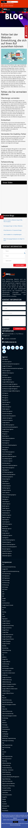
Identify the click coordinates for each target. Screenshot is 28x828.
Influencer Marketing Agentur (9, 494)
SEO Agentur (5, 359)
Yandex (4, 720)
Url (3, 609)
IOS (3, 749)
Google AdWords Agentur (8, 382)
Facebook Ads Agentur (7, 420)
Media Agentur (5, 436)
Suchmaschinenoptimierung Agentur (10, 364)
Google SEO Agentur (7, 366)
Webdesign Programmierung (9, 738)
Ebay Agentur (5, 481)
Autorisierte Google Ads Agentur (9, 384)
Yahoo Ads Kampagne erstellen (9, 715)
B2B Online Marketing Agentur (9, 456)
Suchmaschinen (6, 603)
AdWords (4, 657)
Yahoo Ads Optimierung (7, 713)
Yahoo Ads (4, 709)
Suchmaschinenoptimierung (8, 566)
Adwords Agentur (6, 370)
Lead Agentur (5, 537)
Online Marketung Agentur (8, 438)
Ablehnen (15, 821)
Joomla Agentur (6, 522)
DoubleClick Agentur (7, 551)
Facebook (4, 803)
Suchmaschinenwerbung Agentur (10, 427)
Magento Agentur (6, 517)
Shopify (4, 799)
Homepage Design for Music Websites (13, 226)
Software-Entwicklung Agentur (9, 546)
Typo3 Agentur (5, 519)
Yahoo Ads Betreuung (7, 711)
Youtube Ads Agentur (7, 413)
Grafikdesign (5, 736)
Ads (3, 655)
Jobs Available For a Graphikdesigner (13, 234)
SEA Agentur (5, 393)
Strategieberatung (6, 790)
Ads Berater (5, 675)
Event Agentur (5, 447)
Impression (4, 652)
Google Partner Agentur (7, 429)
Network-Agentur (6, 549)
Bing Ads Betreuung (6, 700)
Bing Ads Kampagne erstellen (9, 704)
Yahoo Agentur (5, 404)
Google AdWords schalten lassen (9, 688)
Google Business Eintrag (8, 625)
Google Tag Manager (7, 636)
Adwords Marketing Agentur (8, 474)
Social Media (5, 810)
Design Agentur (6, 533)
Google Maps (5, 632)
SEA (3, 591)
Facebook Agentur (6, 485)
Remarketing (5, 648)
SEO (3, 564)
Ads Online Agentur (6, 377)
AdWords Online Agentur (8, 373)
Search (3, 600)
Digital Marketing (6, 779)
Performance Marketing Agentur (9, 465)
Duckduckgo (5, 718)
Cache (3, 616)
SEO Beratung (5, 585)
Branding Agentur (6, 463)
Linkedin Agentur (6, 503)
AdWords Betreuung (7, 679)
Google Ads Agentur (7, 379)
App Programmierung (7, 745)
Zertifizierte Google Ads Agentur (9, 388)
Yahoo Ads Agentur (6, 406)
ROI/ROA (4, 645)
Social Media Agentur (7, 458)
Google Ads (5, 659)
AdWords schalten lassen (8, 686)
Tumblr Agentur (5, 508)
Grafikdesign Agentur (7, 535)
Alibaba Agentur (6, 483)
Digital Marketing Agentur (8, 467)
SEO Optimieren (6, 578)
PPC (3, 596)
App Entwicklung (6, 747)
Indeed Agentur (6, 501)
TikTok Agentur (5, 497)
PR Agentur (4, 433)
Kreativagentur (5, 443)
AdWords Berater (6, 691)
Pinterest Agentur (6, 510)
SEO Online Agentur (7, 361)
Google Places (5, 630)
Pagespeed (4, 618)
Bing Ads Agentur (6, 402)
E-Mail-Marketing (6, 765)
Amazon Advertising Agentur (9, 415)
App (3, 743)
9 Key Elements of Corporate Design (13, 230)
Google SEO (5, 569)
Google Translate (6, 643)
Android (4, 752)
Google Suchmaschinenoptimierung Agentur (12, 368)
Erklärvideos (5, 792)
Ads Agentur (5, 375)
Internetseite (5, 727)
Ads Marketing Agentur (7, 476)
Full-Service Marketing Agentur (9, 445)
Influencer (4, 808)
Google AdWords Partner (8, 693)
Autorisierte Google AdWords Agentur (11, 386)
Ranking (4, 612)
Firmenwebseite (6, 729)
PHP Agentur (5, 531)
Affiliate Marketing (6, 650)
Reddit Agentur (5, 506)
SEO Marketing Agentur (7, 472)
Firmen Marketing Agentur (8, 452)
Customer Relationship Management (10, 776)
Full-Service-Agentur (7, 454)
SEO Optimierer (6, 576)
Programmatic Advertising (8, 785)
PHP (3, 754)
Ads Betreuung (5, 664)
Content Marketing (6, 774)
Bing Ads (4, 697)
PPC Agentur (5, 397)
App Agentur (5, 526)
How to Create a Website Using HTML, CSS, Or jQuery (13, 220)
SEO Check (4, 589)
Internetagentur (6, 440)
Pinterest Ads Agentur (7, 411)
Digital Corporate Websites (8, 783)
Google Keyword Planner (8, 639)
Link (3, 614)
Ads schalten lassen (6, 670)
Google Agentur (6, 422)
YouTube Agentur (6, 488)
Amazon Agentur (6, 479)
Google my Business (7, 627)
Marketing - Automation (7, 770)
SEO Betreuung (5, 582)
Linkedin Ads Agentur (7, 418)
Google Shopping (6, 641)
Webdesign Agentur (6, 528)
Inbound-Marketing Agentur (8, 544)
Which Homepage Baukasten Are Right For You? (14, 239)
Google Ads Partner (6, 677)
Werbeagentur (5, 431)
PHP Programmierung (7, 756)
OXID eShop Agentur (7, 524)
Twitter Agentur (6, 492)
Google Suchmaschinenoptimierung (10, 571)
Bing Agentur (5, 400)
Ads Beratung (5, 666)
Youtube (4, 801)
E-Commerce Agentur (7, 461)
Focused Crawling (6, 788)
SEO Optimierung (6, 573)
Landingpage (5, 733)
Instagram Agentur (6, 490)
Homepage (4, 724)
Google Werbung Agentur (8, 424)
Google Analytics (6, 621)
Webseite (4, 722)
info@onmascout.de (8, 3)
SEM (3, 594)
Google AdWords (6, 661)
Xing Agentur (5, 499)
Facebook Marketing (7, 767)
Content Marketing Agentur (8, 540)
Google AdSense (6, 623)
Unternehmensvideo (7, 794)
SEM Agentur (5, 395)
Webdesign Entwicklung (8, 740)
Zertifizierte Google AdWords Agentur (11, 391)
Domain (4, 607)
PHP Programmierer (6, 758)
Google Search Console (7, 605)
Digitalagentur (5, 470)
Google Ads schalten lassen (8, 673)
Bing (3, 695)
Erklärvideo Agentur (7, 555)
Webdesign (4, 731)
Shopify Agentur (6, 512)
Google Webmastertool (7, 634)
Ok (25, 819)
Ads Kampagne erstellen (8, 668)
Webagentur (5, 449)
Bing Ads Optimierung (7, 702)
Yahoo (3, 706)
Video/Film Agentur (6, 553)
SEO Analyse (5, 587)
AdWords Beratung (6, 682)
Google (4, 598)
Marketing (4, 761)
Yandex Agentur (6, 409)
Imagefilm (4, 797)
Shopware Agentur (6, 542)
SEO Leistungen (6, 580)
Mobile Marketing (6, 772)
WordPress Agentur (6, 515)
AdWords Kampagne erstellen (9, 684)
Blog (4, 2)
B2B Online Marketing (7, 781)
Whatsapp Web (5, 806)
